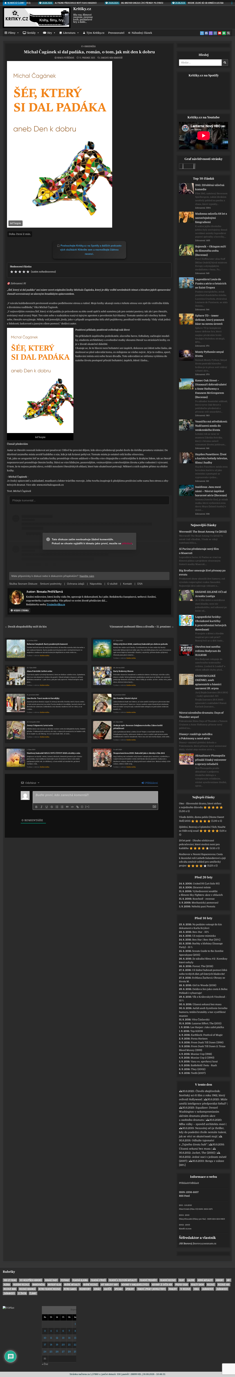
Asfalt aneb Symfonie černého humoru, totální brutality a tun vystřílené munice (203, 1012)
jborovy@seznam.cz (204, 1243)
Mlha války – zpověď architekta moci (202, 1124)
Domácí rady (51, 1280)
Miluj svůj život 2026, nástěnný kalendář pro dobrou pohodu (140, 644)
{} (82, 806)
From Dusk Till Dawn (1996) (207, 1042)
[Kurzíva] (41, 807)
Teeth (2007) (198, 1073)
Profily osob (181, 1284)
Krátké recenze (90, 1284)
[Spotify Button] (224, 33)
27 (63, 1351)
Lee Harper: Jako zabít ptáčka (207, 1027)
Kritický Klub (54, 1284)
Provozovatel (116, 32)
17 (45, 1344)
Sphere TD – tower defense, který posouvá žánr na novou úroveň (209, 319)
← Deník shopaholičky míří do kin (26, 626)
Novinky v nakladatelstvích (135, 1284)
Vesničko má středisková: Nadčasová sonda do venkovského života (211, 425)
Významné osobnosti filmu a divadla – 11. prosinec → (142, 626)
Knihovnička (90, 46)
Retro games (70, 1289)
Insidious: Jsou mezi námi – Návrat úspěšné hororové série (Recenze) (211, 491)
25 (51, 1351)
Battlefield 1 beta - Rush (204, 1065)
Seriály (31, 32)
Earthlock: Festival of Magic (207, 1035)
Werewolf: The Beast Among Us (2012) (203, 531)
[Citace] (67, 807)
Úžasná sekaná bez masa (207, 1004)
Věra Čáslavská (200, 1019)
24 (45, 1351)
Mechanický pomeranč (205, 902)
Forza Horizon (199, 1038)
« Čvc (45, 1364)
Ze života (22, 1293)
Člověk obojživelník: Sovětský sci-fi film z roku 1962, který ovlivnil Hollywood (202, 1095)
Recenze (211, 1284)
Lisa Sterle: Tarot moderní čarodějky (43, 698)
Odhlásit (194, 1183)
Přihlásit (184, 1183)
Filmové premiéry (148, 1280)
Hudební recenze (21, 1284)
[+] (87, 806)
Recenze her (223, 1284)
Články (33, 1293)
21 (69, 1344)
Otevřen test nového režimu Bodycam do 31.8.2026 (208, 651)
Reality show (197, 1284)
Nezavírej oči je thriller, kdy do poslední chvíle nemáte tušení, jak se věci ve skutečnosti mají (202, 1132)
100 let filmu (10, 1280)
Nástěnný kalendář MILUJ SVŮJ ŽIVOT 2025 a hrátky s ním (53, 753)
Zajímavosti (207, 1289)
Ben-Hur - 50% (200, 932)
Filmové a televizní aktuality (123, 1280)
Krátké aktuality (72, 1284)
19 (57, 1344)
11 (51, 1337)
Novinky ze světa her (162, 1284)
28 (69, 1351)
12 (57, 1337)
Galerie (190, 1280)
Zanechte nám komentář (111, 58)
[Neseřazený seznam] (62, 807)
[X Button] (202, 33)
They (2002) (198, 1069)
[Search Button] (228, 33)
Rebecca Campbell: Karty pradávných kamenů (47, 644)
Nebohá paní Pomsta (203, 906)
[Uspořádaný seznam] (56, 807)
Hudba (7, 1284)
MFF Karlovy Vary (109, 1284)
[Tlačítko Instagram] (215, 33)
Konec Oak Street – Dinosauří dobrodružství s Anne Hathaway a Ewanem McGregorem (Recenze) (211, 389)
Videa (196, 1289)
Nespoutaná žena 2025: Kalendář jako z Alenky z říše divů (139, 753)
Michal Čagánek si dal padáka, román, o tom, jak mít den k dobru (89, 52)
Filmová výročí (98, 1280)
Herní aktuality (205, 1280)
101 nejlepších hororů (31, 1280)
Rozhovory (85, 1289)
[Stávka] (51, 807)
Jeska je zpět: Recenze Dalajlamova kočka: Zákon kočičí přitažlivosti (137, 726)
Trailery (173, 1289)
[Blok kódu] (72, 807)
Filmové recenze (168, 1280)
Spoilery (130, 1289)
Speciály (118, 1289)
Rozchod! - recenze (204, 898)
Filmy (11, 32)
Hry (49, 32)
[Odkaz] (77, 807)
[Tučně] (36, 807)
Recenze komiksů (27, 1289)
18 (51, 1344)
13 (63, 1337)
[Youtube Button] (219, 33)
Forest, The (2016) (202, 966)
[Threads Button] (211, 33)
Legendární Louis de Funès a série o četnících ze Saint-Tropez (210, 283)
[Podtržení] (46, 807)
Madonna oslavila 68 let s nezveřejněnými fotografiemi (211, 218)
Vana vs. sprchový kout (204, 1061)
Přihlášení (151, 782)
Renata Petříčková (65, 58)
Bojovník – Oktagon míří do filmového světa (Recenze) (210, 250)
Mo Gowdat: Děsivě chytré (125, 698)
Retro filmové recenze (50, 1289)
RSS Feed (184, 1195)
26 (57, 1351)
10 (45, 1337)
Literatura (69, 32)
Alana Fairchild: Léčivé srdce (39, 671)
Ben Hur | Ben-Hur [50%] (206, 939)
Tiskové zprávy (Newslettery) (151, 1289)
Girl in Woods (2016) (204, 985)
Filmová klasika (80, 1280)
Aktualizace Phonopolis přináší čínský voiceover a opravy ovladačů (210, 759)
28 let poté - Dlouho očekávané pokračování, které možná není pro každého (199, 844)
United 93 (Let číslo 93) (206, 883)
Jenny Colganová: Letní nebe (40, 725)
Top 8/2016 (196, 1031)
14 (69, 1337)
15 (75, 1337)
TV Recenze (185, 1289)
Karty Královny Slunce (123, 671)
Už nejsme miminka (204, 935)
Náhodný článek (142, 32)
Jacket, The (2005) (203, 1152)
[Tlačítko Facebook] (206, 33)
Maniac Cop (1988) (201, 1054)
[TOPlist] (8, 1307)
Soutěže (107, 1289)
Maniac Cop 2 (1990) (202, 1057)
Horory (219, 1280)
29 (75, 1351)
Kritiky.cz (82, 8)
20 (63, 1344)
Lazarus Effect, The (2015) (206, 1023)
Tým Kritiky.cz (95, 32)
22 (75, 1344)
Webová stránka (21, 610)
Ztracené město (202, 887)
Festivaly (65, 1280)
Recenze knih (10, 1289)
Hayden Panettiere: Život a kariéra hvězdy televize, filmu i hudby (211, 458)
